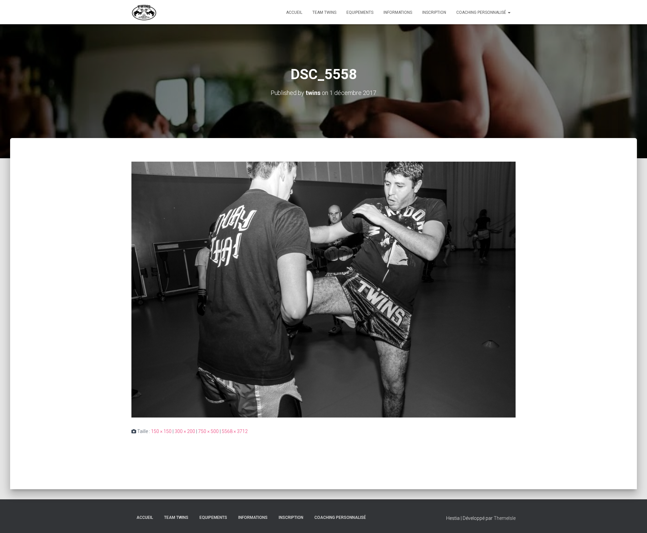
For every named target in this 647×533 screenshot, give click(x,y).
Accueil (294, 12)
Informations (397, 12)
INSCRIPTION (434, 12)
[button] (509, 12)
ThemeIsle (505, 518)
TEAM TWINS (324, 12)
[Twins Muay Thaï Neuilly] (144, 12)
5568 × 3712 (235, 431)
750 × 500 (208, 431)
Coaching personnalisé (481, 12)
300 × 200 (185, 431)
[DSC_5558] (323, 289)
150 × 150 (161, 431)
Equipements (359, 12)
